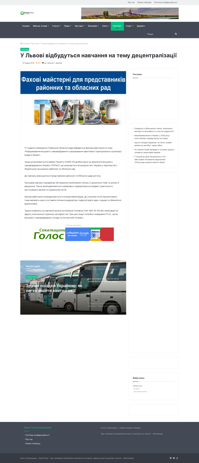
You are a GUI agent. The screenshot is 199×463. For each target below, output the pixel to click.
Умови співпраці (144, 2)
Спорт (128, 26)
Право (67, 26)
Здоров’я (141, 26)
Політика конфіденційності (165, 2)
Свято (104, 26)
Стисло (55, 26)
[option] (73, 287)
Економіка (92, 26)
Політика (117, 26)
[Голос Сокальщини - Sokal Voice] (27, 13)
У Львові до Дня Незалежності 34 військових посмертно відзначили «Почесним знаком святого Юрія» (149, 159)
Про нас (131, 2)
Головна (25, 26)
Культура (79, 26)
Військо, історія (40, 26)
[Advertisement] (74, 135)
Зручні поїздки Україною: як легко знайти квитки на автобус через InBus (54, 288)
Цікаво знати (32, 277)
